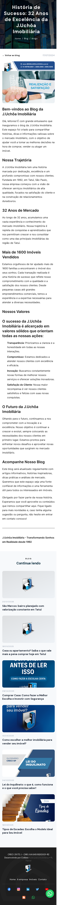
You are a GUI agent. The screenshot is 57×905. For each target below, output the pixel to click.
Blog (26, 38)
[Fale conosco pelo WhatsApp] (50, 894)
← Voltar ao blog (11, 55)
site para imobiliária (39, 857)
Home (18, 38)
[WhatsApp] (33, 897)
